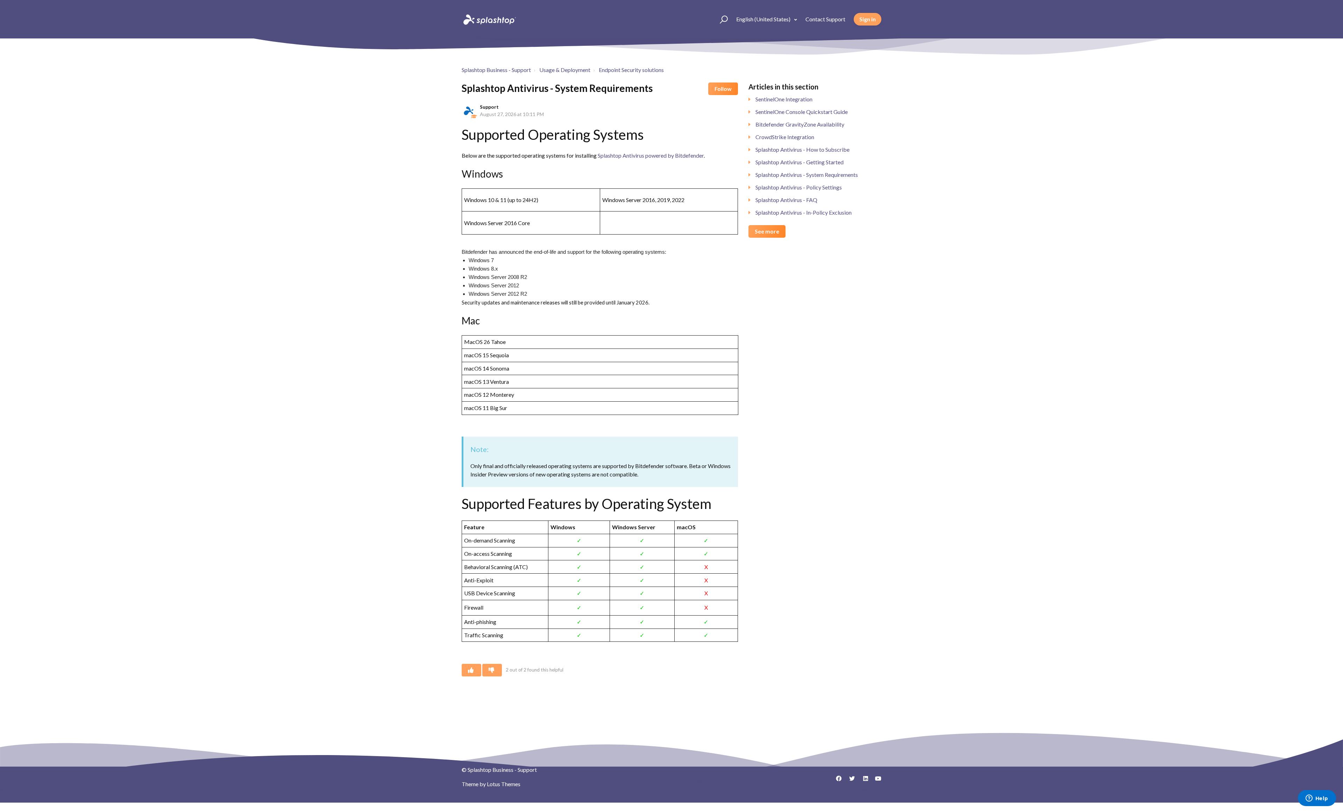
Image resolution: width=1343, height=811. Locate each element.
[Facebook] (836, 781)
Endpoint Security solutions (631, 69)
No (492, 670)
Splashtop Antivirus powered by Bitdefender (651, 155)
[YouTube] (876, 781)
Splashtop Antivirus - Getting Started (799, 162)
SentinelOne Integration (783, 99)
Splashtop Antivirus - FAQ (786, 199)
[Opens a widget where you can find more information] (1317, 799)
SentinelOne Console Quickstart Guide (801, 111)
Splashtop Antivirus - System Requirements (806, 174)
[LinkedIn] (863, 781)
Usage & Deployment (564, 69)
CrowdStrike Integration (784, 137)
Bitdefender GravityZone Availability (799, 124)
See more (767, 231)
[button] (720, 19)
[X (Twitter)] (849, 781)
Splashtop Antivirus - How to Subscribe (802, 149)
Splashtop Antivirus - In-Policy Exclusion (803, 212)
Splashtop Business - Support (496, 69)
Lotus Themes (503, 784)
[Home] (489, 19)
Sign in (867, 19)
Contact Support (825, 19)
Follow (723, 88)
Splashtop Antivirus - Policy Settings (798, 187)
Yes (471, 670)
